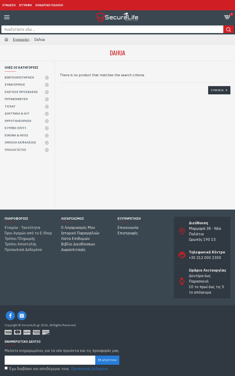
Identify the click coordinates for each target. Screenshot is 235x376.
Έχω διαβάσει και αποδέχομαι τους (58, 368)
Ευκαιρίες (21, 39)
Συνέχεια (217, 90)
